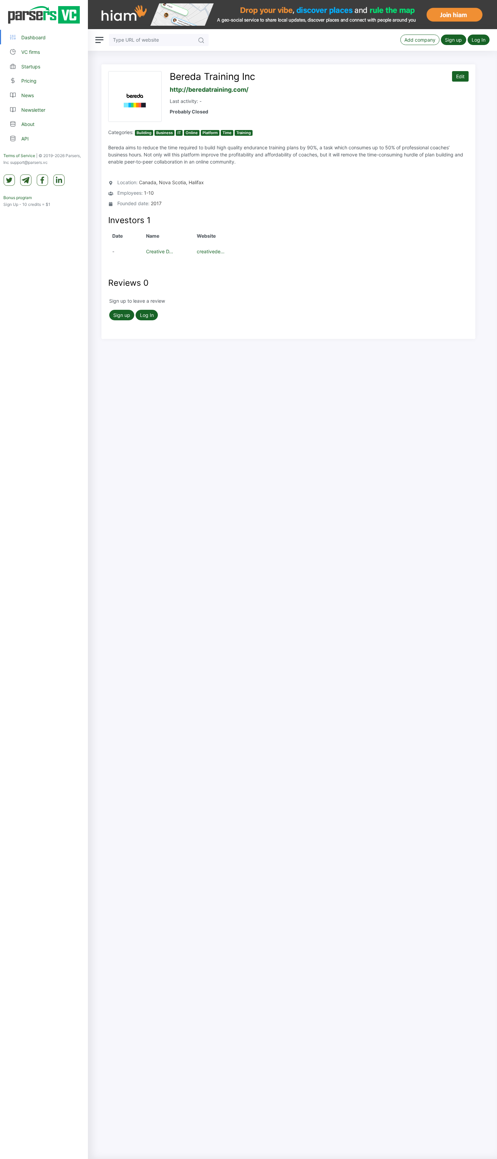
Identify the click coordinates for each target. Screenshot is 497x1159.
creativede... (210, 251)
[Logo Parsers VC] (44, 15)
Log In (479, 40)
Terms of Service (19, 155)
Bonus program (17, 197)
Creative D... (159, 251)
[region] (44, 579)
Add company (419, 40)
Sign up (453, 40)
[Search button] (201, 40)
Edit (460, 76)
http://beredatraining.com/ (209, 89)
